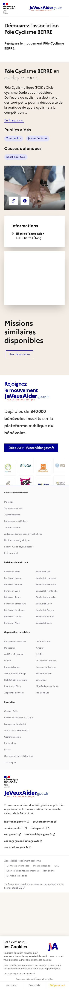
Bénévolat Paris (12, 571)
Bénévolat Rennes (13, 584)
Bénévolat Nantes (45, 616)
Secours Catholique (46, 667)
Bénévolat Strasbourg (15, 603)
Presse (7, 749)
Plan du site (48, 870)
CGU (56, 865)
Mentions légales (41, 865)
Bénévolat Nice (12, 623)
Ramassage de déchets (15, 521)
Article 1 (40, 647)
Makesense (9, 647)
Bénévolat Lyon (12, 591)
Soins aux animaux (13, 508)
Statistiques (10, 762)
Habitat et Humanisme (15, 680)
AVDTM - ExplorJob (14, 654)
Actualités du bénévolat (16, 730)
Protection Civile (12, 686)
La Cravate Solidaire (46, 660)
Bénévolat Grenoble (46, 584)
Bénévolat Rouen (12, 578)
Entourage (41, 680)
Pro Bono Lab (43, 692)
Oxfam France (43, 641)
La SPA (7, 660)
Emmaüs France (12, 667)
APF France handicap (15, 673)
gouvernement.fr (43, 822)
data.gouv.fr (38, 828)
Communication (12, 737)
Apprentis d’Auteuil (14, 692)
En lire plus (12, 120)
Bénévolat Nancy (13, 616)
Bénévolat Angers (45, 610)
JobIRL (39, 654)
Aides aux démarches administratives (23, 534)
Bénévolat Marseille (46, 597)
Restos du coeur (44, 673)
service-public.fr (14, 828)
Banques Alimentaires (15, 641)
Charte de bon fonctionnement (23, 870)
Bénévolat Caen (44, 623)
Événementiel (11, 553)
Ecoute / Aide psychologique (19, 546)
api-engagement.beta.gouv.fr (21, 841)
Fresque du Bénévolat (15, 724)
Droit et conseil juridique (17, 540)
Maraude (8, 501)
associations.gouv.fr (16, 847)
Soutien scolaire (12, 527)
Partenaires (10, 743)
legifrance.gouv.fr (15, 822)
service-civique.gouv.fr (38, 834)
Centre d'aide (11, 711)
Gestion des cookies (17, 875)
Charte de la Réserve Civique (18, 717)
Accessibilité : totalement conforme (22, 860)
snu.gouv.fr (11, 834)
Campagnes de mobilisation (18, 756)
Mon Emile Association (47, 686)
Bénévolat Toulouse (46, 578)
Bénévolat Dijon (44, 603)
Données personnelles (18, 865)
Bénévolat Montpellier (47, 591)
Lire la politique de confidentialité (19, 973)
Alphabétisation (12, 514)
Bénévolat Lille (43, 571)
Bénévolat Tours (12, 597)
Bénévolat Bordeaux (14, 610)
